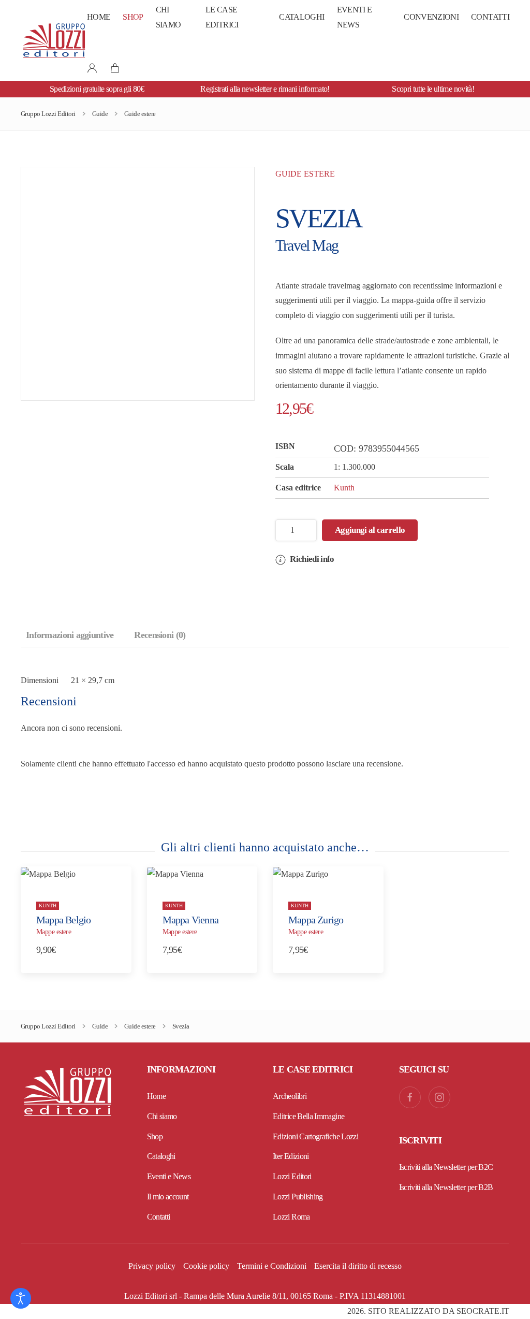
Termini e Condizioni (271, 1266)
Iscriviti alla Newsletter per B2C (446, 1167)
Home (98, 16)
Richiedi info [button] (311, 559)
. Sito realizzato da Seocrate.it (428, 1311)
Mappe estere (53, 932)
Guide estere (305, 173)
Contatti (490, 16)
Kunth (344, 487)
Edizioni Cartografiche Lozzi (315, 1136)
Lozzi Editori (292, 1176)
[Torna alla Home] (54, 40)
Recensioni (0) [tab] (159, 635)
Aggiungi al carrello (370, 530)
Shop (133, 16)
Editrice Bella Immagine (308, 1116)
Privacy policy (151, 1266)
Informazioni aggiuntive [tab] (69, 635)
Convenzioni (431, 16)
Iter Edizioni (291, 1156)
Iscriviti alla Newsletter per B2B (446, 1187)
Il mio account (168, 1196)
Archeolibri (289, 1096)
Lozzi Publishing (298, 1196)
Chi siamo (168, 17)
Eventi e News (354, 17)
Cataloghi (301, 16)
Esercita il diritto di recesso (358, 1266)
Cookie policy (206, 1266)
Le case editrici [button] (222, 17)
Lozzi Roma (291, 1216)
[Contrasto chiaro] (20, 1298)
